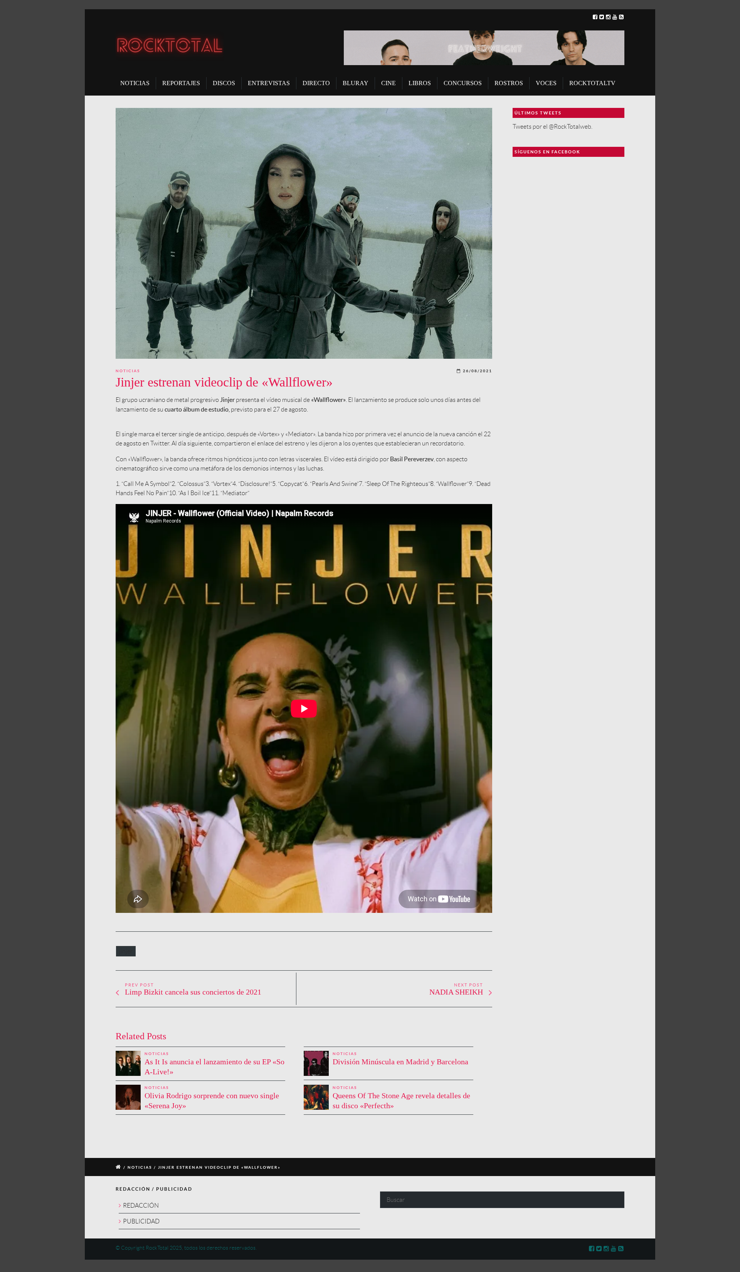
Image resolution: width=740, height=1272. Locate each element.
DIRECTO (316, 83)
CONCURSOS (463, 83)
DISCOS (224, 83)
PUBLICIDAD (141, 1221)
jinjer (126, 951)
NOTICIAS (135, 83)
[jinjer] (304, 233)
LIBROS (420, 83)
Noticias (128, 371)
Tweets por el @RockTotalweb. (552, 126)
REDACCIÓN (141, 1205)
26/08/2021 (477, 371)
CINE (388, 83)
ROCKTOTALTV (592, 83)
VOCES (546, 83)
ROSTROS (508, 83)
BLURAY (355, 83)
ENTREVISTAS (269, 83)
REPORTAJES (181, 83)
